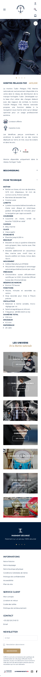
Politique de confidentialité (14, 577)
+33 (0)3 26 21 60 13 (10, 620)
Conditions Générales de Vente (15, 573)
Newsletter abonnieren (15, 644)
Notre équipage (9, 565)
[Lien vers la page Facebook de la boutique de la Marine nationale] (37, 671)
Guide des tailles (9, 604)
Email (5, 624)
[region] (20, 533)
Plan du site (8, 584)
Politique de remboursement (14, 608)
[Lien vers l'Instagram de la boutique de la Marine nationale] (32, 671)
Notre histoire (8, 561)
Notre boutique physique (13, 569)
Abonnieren (12, 651)
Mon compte (8, 597)
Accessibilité (8, 580)
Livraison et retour (10, 600)
